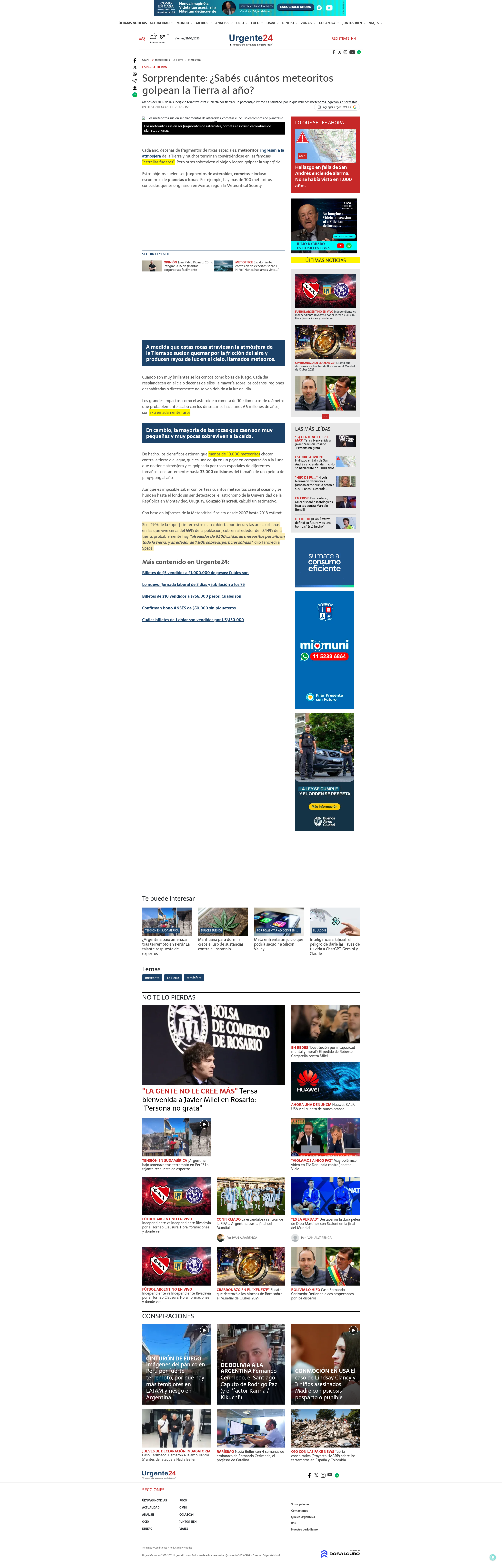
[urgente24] (159, 1477)
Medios (202, 22)
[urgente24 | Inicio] (355, 1535)
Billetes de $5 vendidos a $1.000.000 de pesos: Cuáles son (195, 573)
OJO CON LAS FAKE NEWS (313, 1451)
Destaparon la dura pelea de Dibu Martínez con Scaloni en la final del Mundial (325, 1223)
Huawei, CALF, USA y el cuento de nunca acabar (323, 1107)
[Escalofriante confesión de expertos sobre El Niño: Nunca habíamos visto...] (223, 267)
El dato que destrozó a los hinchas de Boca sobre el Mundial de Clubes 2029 (249, 1294)
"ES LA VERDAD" (305, 1219)
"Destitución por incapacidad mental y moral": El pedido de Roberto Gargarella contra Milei (323, 1052)
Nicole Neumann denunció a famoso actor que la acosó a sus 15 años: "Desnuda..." (314, 483)
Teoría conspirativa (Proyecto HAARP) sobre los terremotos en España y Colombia (323, 1456)
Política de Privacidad (181, 1548)
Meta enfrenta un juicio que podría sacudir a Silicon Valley (278, 944)
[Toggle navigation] (143, 38)
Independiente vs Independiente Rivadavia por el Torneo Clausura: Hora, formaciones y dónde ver (176, 1227)
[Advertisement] (213, 218)
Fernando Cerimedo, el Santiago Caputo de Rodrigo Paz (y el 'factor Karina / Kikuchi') (249, 1384)
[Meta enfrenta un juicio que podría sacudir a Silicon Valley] (279, 934)
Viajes (374, 22)
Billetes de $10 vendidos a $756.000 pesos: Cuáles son (191, 596)
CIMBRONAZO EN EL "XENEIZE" (243, 1290)
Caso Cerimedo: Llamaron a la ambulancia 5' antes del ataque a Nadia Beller (175, 1457)
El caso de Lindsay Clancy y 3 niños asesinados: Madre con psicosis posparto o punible (325, 1384)
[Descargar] (134, 88)
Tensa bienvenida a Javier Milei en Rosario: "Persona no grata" (313, 444)
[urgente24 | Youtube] (352, 52)
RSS (293, 1523)
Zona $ (307, 22)
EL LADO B (319, 930)
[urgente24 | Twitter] (340, 52)
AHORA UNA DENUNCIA (311, 1104)
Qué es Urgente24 (303, 1517)
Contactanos (299, 1511)
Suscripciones (300, 1504)
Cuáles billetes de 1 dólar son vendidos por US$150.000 (193, 620)
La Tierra (173, 977)
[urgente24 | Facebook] (334, 52)
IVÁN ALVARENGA (244, 1237)
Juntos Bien (352, 22)
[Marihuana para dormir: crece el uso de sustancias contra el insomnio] (223, 934)
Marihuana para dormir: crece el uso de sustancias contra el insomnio (221, 944)
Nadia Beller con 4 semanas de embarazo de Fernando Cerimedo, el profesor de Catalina (250, 1456)
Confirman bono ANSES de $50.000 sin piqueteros (189, 608)
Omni (271, 22)
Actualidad (160, 22)
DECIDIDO (303, 519)
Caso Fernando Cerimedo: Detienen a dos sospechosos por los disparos (322, 1294)
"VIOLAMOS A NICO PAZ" (312, 1160)
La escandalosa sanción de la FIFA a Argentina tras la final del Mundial (250, 1223)
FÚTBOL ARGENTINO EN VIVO (167, 1219)
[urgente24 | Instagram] (345, 52)
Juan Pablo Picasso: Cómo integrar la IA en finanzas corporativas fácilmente (188, 266)
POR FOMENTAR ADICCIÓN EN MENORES (283, 930)
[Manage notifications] (493, 1557)
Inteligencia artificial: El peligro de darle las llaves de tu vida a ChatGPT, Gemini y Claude (335, 946)
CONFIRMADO (229, 1219)
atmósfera (194, 977)
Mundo (183, 22)
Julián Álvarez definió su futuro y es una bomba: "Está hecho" (313, 522)
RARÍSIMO (226, 1451)
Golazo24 (327, 22)
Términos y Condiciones (154, 1548)
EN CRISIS (302, 498)
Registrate (340, 38)
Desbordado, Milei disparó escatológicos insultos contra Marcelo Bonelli (314, 504)
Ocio (240, 22)
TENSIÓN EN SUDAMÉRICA (162, 930)
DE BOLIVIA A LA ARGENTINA (242, 1367)
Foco (255, 22)
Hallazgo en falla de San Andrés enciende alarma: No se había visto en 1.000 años (323, 176)
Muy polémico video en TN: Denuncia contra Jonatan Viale (323, 1165)
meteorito (152, 977)
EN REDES (300, 1047)
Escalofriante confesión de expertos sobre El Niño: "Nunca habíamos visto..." (257, 266)
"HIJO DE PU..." (306, 477)
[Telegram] (134, 81)
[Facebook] (134, 60)
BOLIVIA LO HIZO (306, 1290)
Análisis (222, 22)
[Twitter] (134, 67)
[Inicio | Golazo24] (359, 52)
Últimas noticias (133, 22)
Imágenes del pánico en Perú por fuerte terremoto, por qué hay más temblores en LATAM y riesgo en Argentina (175, 1381)
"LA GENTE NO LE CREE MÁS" (190, 1091)
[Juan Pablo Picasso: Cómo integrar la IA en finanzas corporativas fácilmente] (152, 267)
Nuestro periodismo (304, 1529)
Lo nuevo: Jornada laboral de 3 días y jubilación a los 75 (193, 584)
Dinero (288, 22)
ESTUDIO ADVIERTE (309, 457)
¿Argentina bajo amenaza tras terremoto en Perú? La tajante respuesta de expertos (166, 946)
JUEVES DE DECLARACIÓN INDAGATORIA (176, 1451)
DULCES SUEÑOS (211, 930)
